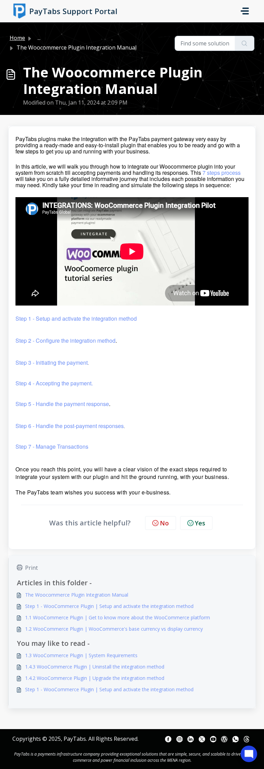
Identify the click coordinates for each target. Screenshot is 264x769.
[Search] (244, 43)
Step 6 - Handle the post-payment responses (69, 426)
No (164, 523)
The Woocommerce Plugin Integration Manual (76, 594)
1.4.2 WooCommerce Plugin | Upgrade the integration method (94, 678)
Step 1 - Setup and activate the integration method (76, 318)
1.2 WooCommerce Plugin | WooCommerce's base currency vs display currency (114, 629)
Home (17, 38)
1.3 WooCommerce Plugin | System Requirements (81, 655)
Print (31, 568)
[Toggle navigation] (245, 11)
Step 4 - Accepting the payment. (54, 383)
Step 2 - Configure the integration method (65, 340)
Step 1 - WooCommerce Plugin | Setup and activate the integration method (109, 606)
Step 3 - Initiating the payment (51, 362)
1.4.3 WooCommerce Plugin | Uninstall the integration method (94, 666)
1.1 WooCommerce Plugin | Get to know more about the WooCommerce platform (117, 617)
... (39, 38)
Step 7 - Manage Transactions (51, 446)
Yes (200, 523)
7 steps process (221, 173)
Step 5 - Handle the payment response (62, 404)
